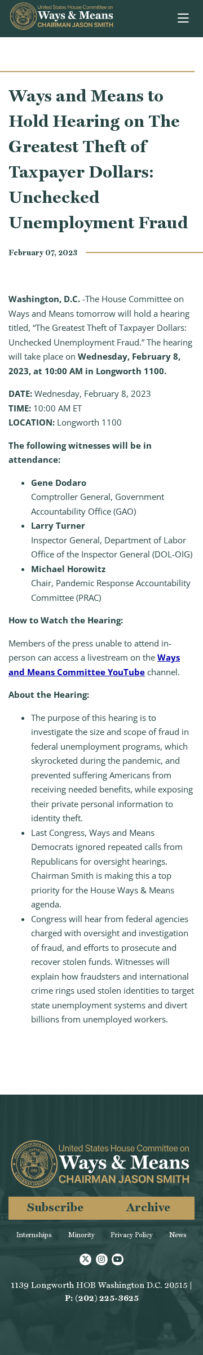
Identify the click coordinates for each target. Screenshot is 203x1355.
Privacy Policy (132, 1235)
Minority (81, 1235)
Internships (34, 1235)
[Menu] (184, 18)
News (178, 1235)
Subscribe (55, 1207)
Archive (148, 1207)
